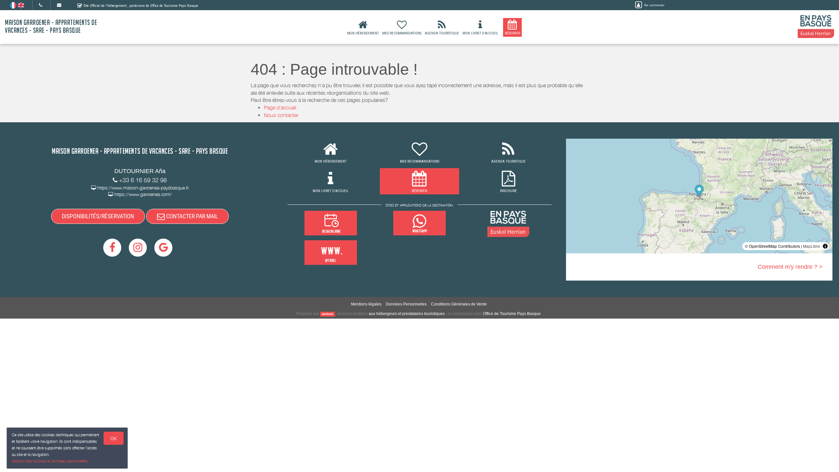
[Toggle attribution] (825, 246)
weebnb (327, 314)
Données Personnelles (406, 304)
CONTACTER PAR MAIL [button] (191, 216)
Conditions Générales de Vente (459, 304)
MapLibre (811, 246)
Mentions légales (366, 304)
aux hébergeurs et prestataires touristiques (407, 313)
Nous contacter (281, 115)
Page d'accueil (280, 107)
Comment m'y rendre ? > (790, 267)
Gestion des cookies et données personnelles (50, 461)
